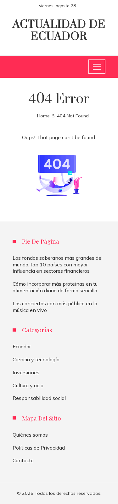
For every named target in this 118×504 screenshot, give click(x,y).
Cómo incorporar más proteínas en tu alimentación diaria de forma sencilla (55, 287)
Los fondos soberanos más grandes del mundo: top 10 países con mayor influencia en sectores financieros (58, 264)
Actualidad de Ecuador (59, 31)
